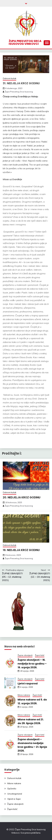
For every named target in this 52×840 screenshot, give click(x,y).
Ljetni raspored (28, 683)
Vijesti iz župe (14, 798)
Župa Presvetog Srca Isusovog (19, 91)
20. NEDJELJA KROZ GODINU (21, 497)
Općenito (11, 788)
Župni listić (39, 655)
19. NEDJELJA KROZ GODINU (21, 550)
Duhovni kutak (9, 78)
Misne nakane (24, 695)
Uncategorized (14, 793)
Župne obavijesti (25, 655)
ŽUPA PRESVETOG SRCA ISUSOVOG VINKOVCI (25, 42)
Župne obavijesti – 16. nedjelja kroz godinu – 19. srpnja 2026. (32, 663)
